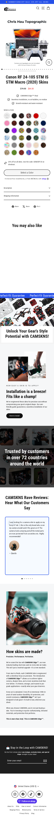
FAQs (17, 806)
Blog (32, 813)
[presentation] (35, 270)
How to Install (14, 416)
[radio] (7, 116)
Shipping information (11, 196)
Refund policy (26, 810)
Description (8, 188)
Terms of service (39, 810)
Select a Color (9, 110)
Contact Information (39, 806)
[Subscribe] (45, 760)
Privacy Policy (24, 813)
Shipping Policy (15, 810)
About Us (10, 806)
